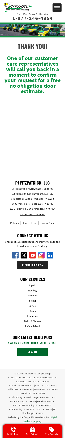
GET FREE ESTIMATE (32, 149)
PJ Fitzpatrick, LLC (31, 373)
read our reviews (32, 265)
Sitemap (46, 373)
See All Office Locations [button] (32, 214)
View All (32, 352)
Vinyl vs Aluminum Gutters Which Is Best (31, 343)
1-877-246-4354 (32, 18)
